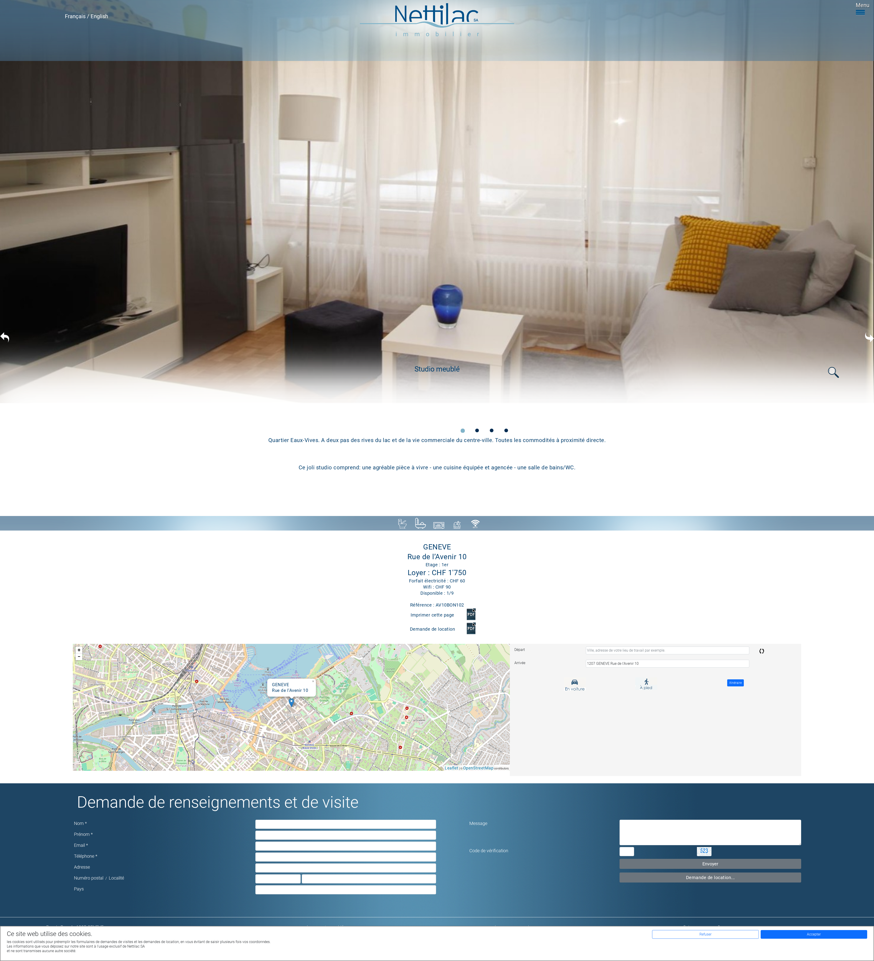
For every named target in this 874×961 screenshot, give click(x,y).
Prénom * (83, 834)
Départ (519, 649)
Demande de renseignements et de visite (217, 802)
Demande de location (432, 629)
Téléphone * (85, 856)
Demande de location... (710, 877)
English (99, 16)
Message (478, 823)
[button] (291, 702)
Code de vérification (488, 850)
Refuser (705, 934)
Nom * (80, 823)
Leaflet (451, 768)
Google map (291, 707)
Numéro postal (88, 878)
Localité (116, 878)
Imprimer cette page (432, 615)
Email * (81, 845)
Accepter (814, 934)
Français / (78, 16)
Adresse (82, 867)
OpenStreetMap (478, 768)
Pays (79, 889)
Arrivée (519, 663)
